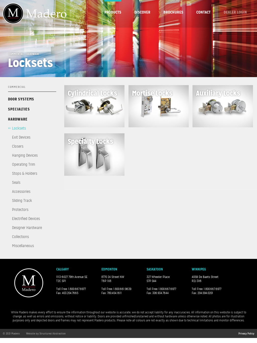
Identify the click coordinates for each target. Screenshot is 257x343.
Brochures (173, 12)
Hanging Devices (25, 155)
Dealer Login (235, 12)
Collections (20, 236)
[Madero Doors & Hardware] (35, 13)
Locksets (19, 128)
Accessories (21, 191)
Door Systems (21, 99)
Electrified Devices (26, 218)
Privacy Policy (246, 333)
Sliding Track (22, 200)
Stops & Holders (24, 173)
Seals (16, 182)
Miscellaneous (23, 245)
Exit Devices (21, 137)
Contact (203, 12)
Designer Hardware (27, 227)
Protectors (20, 209)
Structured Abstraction (52, 333)
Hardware (18, 119)
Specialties (19, 109)
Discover (142, 12)
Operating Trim (23, 164)
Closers (17, 146)
